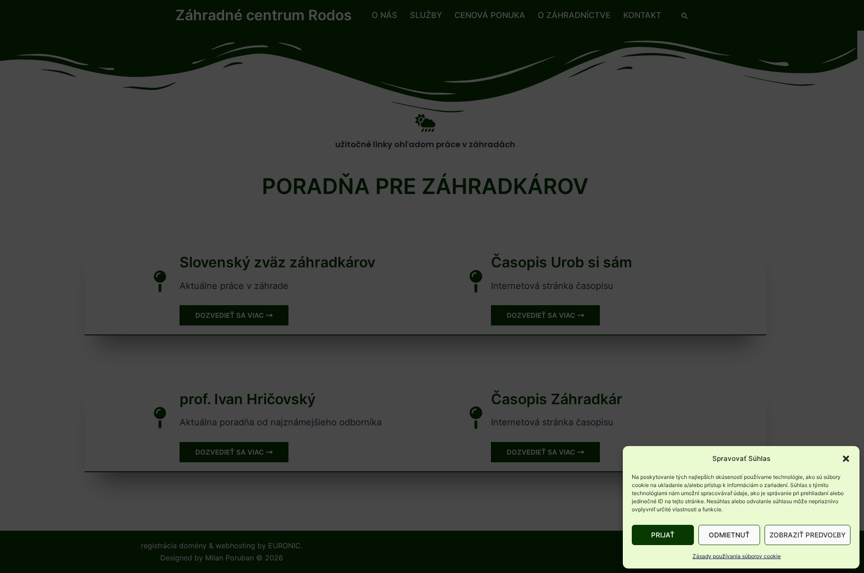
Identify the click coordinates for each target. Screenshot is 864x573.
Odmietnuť (729, 535)
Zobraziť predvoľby (808, 535)
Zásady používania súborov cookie (737, 556)
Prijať (663, 535)
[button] (846, 458)
